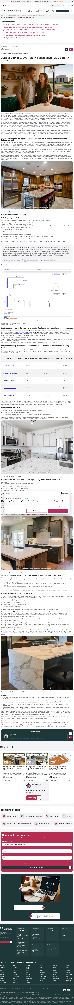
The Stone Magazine (10, 755)
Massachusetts (43, 972)
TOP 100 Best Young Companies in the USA (22, 949)
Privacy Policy (34, 861)
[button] (37, 867)
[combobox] (37, 844)
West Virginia (3, 982)
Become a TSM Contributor (62, 10)
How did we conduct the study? (12, 26)
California (55, 965)
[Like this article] (71, 49)
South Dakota (69, 978)
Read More (60, 1)
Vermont (41, 980)
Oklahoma (2, 978)
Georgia (54, 967)
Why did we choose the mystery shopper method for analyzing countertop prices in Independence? (31, 24)
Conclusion (6, 39)
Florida (41, 967)
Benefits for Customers (38, 947)
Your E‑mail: (5, 854)
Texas (14, 980)
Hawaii (67, 967)
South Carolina (56, 978)
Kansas (54, 970)
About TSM (47, 11)
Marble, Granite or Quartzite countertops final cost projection (20, 34)
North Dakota (55, 976)
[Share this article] (70, 733)
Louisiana (2, 972)
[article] (14, 767)
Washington (68, 980)
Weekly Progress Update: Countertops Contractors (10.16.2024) (57, 768)
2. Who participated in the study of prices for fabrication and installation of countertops (28, 27)
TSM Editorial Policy (39, 11)
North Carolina (43, 976)
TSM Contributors (29, 11)
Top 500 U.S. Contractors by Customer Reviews (22, 935)
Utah (27, 980)
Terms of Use (26, 861)
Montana (28, 974)
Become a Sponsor (52, 930)
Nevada (54, 974)
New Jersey (2, 976)
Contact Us (70, 5)
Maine (14, 972)
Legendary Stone (10, 365)
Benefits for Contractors (35, 931)
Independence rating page (22, 333)
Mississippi (2, 974)
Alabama (2, 965)
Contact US (45, 988)
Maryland (28, 972)
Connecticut (2, 967)
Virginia (54, 980)
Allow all (58, 510)
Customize (36, 510)
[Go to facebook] (1, 6)
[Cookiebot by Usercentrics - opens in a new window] (62, 493)
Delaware (15, 967)
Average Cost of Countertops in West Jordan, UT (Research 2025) (13, 768)
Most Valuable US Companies (21, 943)
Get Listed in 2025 (4, 941)
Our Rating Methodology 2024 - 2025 (36, 938)
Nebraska (42, 974)
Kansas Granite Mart (10, 388)
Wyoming (28, 982)
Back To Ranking (56, 5)
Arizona (28, 965)
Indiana (27, 970)
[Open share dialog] (66, 49)
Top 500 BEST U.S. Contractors (21, 931)
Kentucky (68, 970)
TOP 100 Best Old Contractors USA (21, 946)
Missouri (15, 974)
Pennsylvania (29, 978)
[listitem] (9, 816)
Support (39, 988)
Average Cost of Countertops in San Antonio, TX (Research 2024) (36, 768)
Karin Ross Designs (9, 380)
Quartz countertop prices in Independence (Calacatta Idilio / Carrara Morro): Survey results (29, 29)
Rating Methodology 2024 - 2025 (51, 949)
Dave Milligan (7, 49)
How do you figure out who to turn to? (14, 37)
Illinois (14, 970)
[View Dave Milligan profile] (6, 736)
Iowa (41, 970)
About (64, 5)
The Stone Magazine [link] (11, 15)
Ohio (67, 976)
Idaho (1, 970)
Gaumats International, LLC (9, 373)
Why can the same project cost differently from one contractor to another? (24, 35)
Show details (62, 506)
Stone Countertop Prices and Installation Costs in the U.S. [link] (30, 15)
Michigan (55, 972)
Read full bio (42, 738)
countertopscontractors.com (64, 996)
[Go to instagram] (3, 6)
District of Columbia (28, 968)
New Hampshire (69, 974)
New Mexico (16, 976)
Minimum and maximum (9, 31)
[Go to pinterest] (8, 6)
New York (28, 976)
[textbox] (37, 844)
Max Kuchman (33, 777)
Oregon (15, 978)
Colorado (68, 965)
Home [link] (2, 15)
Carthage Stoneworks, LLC (9, 395)
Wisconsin (15, 982)
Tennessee (2, 980)
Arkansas (42, 965)
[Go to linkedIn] (6, 6)
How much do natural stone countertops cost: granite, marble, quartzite (23, 32)
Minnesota (68, 972)
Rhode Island (42, 978)
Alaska (14, 965)
